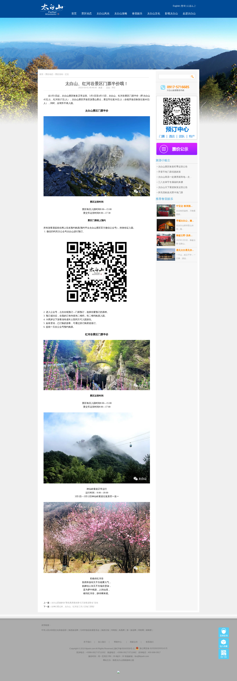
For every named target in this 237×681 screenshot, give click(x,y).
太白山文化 (153, 13)
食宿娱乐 (137, 13)
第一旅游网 (131, 630)
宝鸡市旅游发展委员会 (89, 630)
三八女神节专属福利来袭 (170, 182)
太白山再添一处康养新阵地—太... (175, 177)
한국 (183, 6)
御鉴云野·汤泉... (184, 235)
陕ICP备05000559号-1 (124, 648)
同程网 (141, 630)
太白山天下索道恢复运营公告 (173, 187)
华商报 (114, 630)
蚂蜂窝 (149, 630)
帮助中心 (118, 642)
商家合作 (134, 642)
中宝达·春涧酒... (184, 206)
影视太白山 (171, 13)
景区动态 (86, 13)
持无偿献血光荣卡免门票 (170, 192)
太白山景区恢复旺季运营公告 (173, 166)
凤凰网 (122, 630)
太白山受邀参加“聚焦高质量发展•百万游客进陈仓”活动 (74, 603)
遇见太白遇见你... (185, 250)
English (176, 6)
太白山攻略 (120, 13)
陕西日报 (105, 630)
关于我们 (87, 642)
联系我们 (150, 642)
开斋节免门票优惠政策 (169, 172)
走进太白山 (189, 13)
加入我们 (102, 642)
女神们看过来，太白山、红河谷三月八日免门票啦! (72, 606)
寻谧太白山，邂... (185, 221)
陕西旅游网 (73, 630)
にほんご (191, 6)
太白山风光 (103, 13)
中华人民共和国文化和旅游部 (54, 630)
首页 (74, 13)
